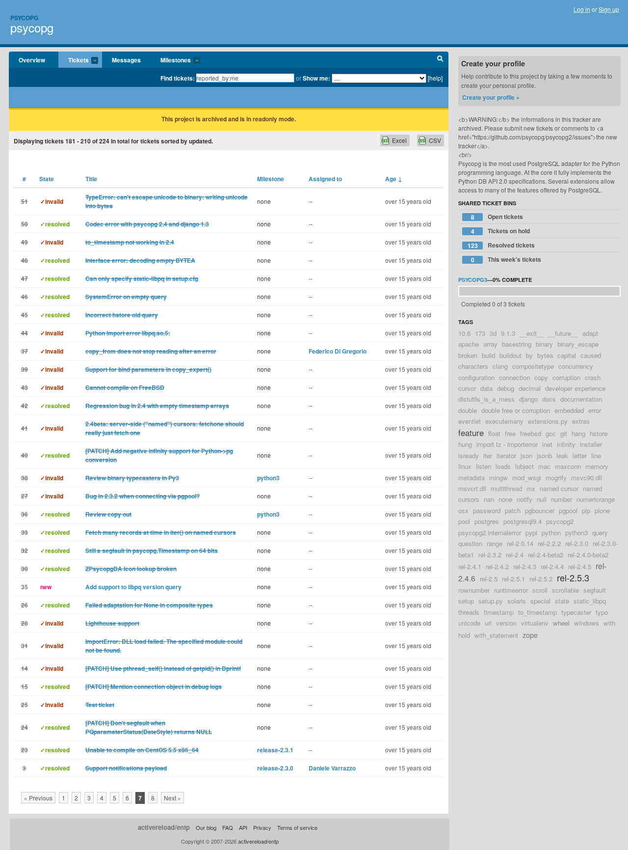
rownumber (474, 590)
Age (393, 178)
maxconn (568, 466)
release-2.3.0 (275, 768)
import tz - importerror (507, 444)
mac (544, 466)
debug (505, 388)
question (470, 543)
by (529, 355)
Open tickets (497, 216)
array (490, 344)
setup (466, 600)
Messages (126, 59)
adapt (590, 333)
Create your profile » (491, 97)
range (494, 543)
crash (593, 377)
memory (596, 466)
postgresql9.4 (522, 521)
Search (440, 60)
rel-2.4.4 (552, 566)
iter (487, 455)
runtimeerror (511, 590)
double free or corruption (515, 410)
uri (488, 623)
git (563, 433)
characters (473, 366)
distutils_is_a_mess (486, 399)
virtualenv (535, 623)
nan (489, 499)
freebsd (530, 433)
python (551, 532)
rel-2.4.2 (497, 566)
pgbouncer (539, 510)
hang (578, 433)
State (46, 178)
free (510, 433)
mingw (498, 477)
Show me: (316, 78)
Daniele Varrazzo (332, 768)
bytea (545, 355)
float (494, 433)
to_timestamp (537, 612)
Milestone (270, 178)
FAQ (227, 827)
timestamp (499, 612)
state (562, 600)
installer (591, 444)
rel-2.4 (514, 554)
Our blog (206, 827)
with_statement (496, 635)
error (594, 410)
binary (544, 344)
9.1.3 (508, 333)
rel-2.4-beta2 (545, 554)
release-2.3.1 (275, 749)
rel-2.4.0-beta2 (588, 554)
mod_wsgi (526, 477)
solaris (516, 600)
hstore (598, 433)
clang (500, 366)
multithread (506, 488)
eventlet (469, 421)
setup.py (490, 600)
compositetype (533, 366)
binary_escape (578, 344)
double (467, 410)
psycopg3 (472, 279)
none (505, 499)
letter (580, 455)
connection (514, 377)
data (486, 388)
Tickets (73, 60)
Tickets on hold (500, 231)
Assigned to (325, 178)
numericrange (595, 499)
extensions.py (548, 421)
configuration (476, 377)
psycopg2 (560, 521)
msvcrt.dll (472, 488)
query (600, 532)
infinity (566, 444)
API (243, 827)
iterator (506, 455)
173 (480, 333)
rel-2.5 (488, 578)
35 (24, 586)
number (561, 499)
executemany (504, 421)
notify (524, 499)
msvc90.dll (586, 477)
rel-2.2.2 (549, 543)
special (540, 600)
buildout (510, 355)
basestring (516, 344)
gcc (551, 433)
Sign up (609, 9)
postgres (486, 521)
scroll (540, 590)
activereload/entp (164, 827)
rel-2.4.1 (469, 566)
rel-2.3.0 (576, 543)
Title (91, 178)
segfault (594, 590)
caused (590, 355)
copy (541, 377)
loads (503, 466)
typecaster (576, 612)
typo (602, 612)
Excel (399, 140)
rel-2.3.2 (489, 554)
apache (468, 344)
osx (463, 510)
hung (465, 444)
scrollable (565, 590)
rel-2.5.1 (513, 578)
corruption (566, 377)
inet (547, 444)
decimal (530, 388)
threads (468, 612)
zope (530, 635)
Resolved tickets (501, 245)
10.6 (464, 333)
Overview (32, 59)
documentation (581, 399)
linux (464, 466)
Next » (172, 798)
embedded (569, 410)
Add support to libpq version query (133, 586)
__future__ (563, 333)
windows (586, 623)
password (486, 510)
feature (471, 433)
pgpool (568, 510)
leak (562, 455)
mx (530, 488)
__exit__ (532, 333)
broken (467, 355)
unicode (469, 623)
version (506, 623)
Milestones (171, 60)
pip (586, 510)
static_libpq (590, 600)
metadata (471, 477)
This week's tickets (506, 259)
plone (602, 510)
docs (549, 399)
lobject (524, 466)
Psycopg (24, 17)
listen (483, 466)
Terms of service (297, 827)
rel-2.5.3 (573, 577)
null (542, 499)
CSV (435, 140)
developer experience (575, 388)
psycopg (31, 27)
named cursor (559, 488)
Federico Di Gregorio (337, 351)
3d (493, 333)
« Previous (38, 798)
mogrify (556, 477)
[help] (435, 78)
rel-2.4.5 (579, 566)
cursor (467, 388)
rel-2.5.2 (540, 578)
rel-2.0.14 (520, 543)
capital (566, 355)
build (488, 355)
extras (581, 421)
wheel (561, 623)
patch (513, 510)
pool (464, 521)
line (596, 455)
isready (468, 455)
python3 (268, 477)
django (528, 399)
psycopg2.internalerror (489, 532)
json (526, 455)
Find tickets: (177, 78)
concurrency (575, 366)
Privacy (262, 827)
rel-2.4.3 (524, 566)
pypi (531, 532)
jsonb (544, 455)
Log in (582, 9)
